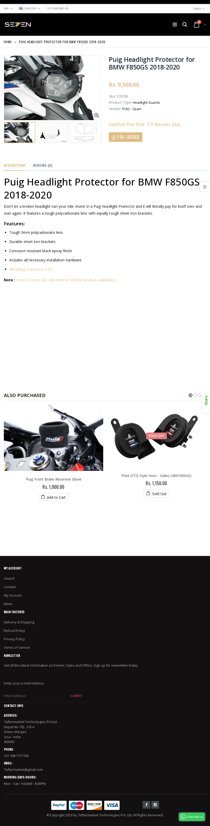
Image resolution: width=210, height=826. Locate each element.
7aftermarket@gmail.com (23, 769)
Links (197, 8)
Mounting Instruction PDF (30, 269)
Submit (76, 695)
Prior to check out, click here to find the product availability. (65, 279)
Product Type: (120, 102)
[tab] (14, 165)
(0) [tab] (42, 165)
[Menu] (175, 24)
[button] (190, 395)
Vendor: (115, 108)
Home (8, 42)
